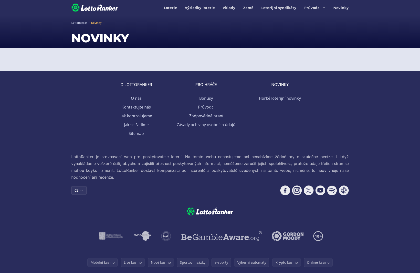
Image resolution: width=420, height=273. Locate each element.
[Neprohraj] (142, 236)
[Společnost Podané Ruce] (166, 236)
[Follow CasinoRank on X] (309, 190)
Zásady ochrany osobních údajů (206, 124)
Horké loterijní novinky (280, 98)
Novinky (341, 7)
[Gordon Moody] (288, 236)
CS (76, 190)
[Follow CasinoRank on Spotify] (332, 190)
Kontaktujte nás (136, 107)
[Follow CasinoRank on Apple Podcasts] (344, 190)
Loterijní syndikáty (278, 7)
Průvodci (312, 7)
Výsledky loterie (200, 7)
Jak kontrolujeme (136, 116)
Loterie (170, 7)
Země (248, 7)
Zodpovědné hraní (206, 116)
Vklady (229, 7)
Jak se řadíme (136, 124)
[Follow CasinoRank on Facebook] (285, 190)
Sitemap (136, 133)
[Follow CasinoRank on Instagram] (297, 190)
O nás (136, 98)
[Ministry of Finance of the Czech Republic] (110, 236)
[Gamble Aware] (221, 236)
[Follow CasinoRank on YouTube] (320, 190)
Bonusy (206, 98)
